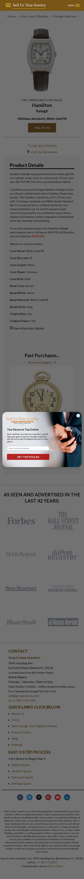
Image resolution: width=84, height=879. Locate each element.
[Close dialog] (78, 415)
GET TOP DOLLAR (28, 456)
